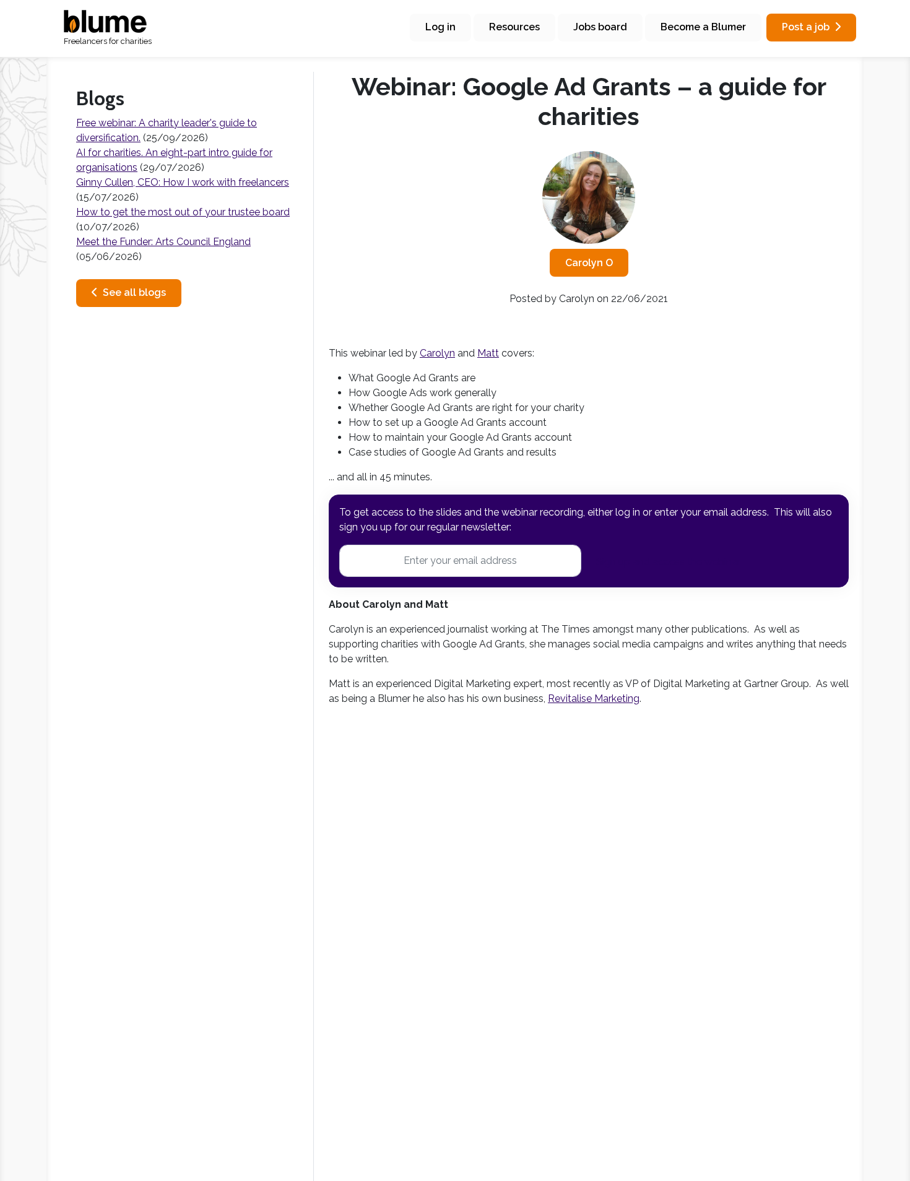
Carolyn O (589, 263)
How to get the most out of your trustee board (183, 212)
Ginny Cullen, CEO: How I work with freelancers (182, 182)
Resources (514, 27)
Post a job (806, 27)
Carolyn (437, 353)
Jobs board (600, 27)
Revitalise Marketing (593, 698)
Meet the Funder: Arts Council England (163, 242)
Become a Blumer (703, 27)
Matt (488, 353)
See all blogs (134, 292)
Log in (440, 27)
